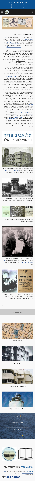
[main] (17, 80)
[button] (2, 12)
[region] (17, 4)
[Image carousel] (17, 137)
